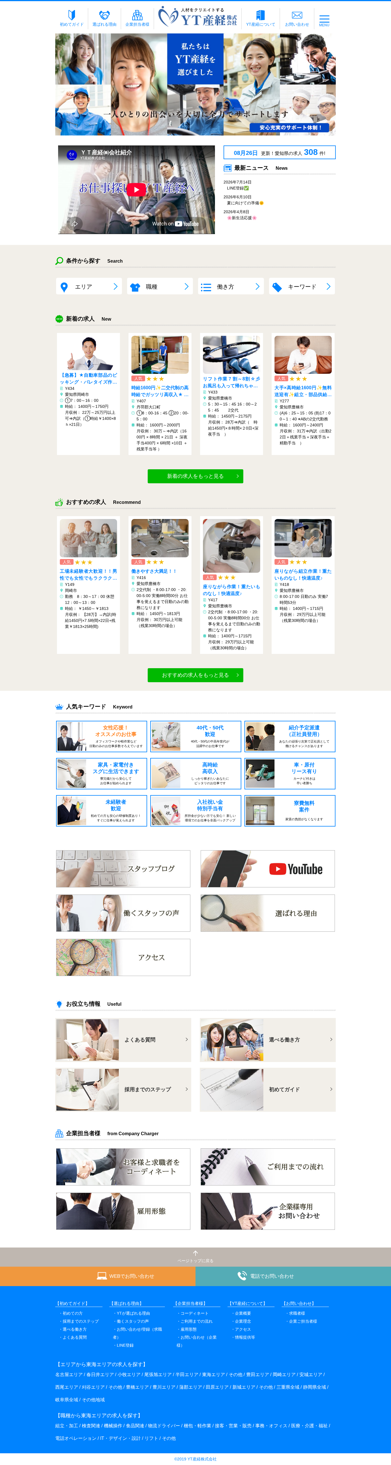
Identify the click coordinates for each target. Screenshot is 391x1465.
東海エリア (213, 1374)
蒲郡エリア (190, 1387)
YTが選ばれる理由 (133, 1313)
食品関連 (135, 1425)
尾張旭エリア (158, 1374)
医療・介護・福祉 (309, 1425)
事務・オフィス (271, 1425)
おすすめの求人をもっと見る (195, 675)
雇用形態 (189, 1329)
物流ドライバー (164, 1425)
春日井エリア (100, 1374)
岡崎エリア (284, 1374)
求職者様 (297, 1313)
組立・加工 (66, 1425)
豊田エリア (257, 1374)
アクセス (243, 1329)
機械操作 (113, 1425)
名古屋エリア (69, 1374)
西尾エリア (66, 1387)
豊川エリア (164, 1387)
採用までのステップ (81, 1321)
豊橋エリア (137, 1387)
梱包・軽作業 (197, 1425)
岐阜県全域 (66, 1399)
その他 (235, 1374)
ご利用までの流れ (197, 1321)
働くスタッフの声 (133, 1321)
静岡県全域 (314, 1387)
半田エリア (186, 1374)
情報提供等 (245, 1337)
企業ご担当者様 (303, 1321)
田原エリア (217, 1387)
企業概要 (243, 1313)
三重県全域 (288, 1387)
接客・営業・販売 (233, 1425)
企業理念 (243, 1321)
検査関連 (91, 1425)
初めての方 (73, 1313)
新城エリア (243, 1387)
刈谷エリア (93, 1387)
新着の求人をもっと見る (195, 476)
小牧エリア (129, 1374)
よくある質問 (75, 1337)
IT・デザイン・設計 (120, 1438)
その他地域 (93, 1399)
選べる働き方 (75, 1329)
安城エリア (310, 1374)
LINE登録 (125, 1345)
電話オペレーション (75, 1438)
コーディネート (195, 1313)
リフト (151, 1438)
